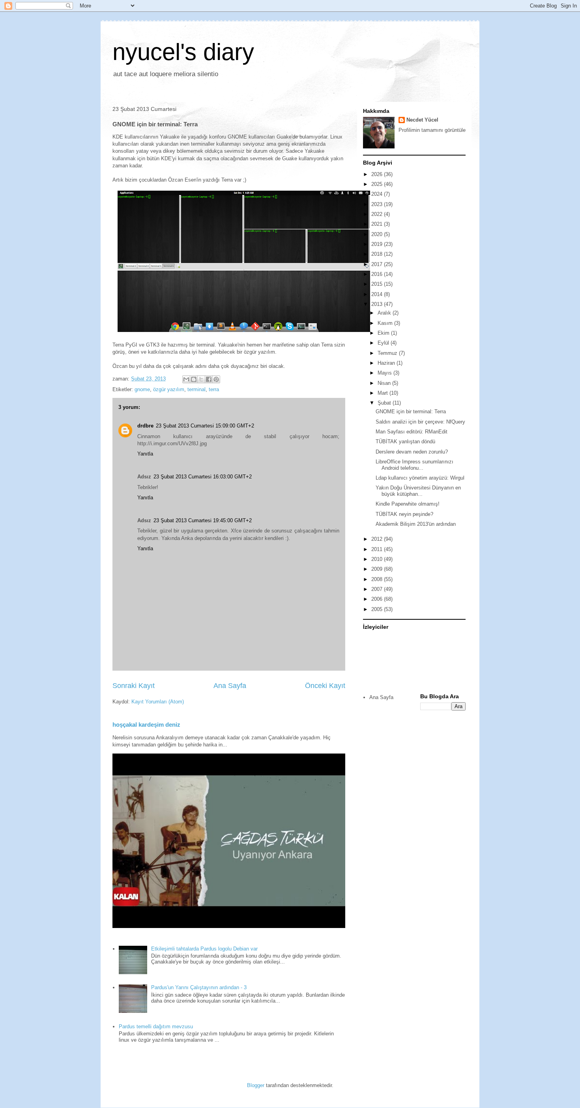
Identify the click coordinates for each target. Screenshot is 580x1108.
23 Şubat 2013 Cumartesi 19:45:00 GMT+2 (202, 520)
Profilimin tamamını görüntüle (432, 130)
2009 (377, 569)
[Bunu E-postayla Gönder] (186, 379)
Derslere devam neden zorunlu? (412, 452)
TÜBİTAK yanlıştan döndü (405, 441)
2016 (377, 274)
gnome (142, 389)
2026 (377, 174)
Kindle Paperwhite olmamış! (408, 504)
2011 (377, 549)
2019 (377, 244)
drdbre (145, 426)
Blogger (255, 1085)
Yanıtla (145, 454)
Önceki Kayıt (325, 686)
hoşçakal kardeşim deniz (146, 724)
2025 (377, 184)
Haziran (387, 363)
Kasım (386, 323)
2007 (377, 589)
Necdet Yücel (422, 120)
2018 (377, 254)
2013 (377, 304)
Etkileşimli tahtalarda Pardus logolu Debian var (204, 949)
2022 (377, 214)
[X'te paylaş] (201, 379)
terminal (196, 389)
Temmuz (388, 353)
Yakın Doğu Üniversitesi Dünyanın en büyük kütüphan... (418, 491)
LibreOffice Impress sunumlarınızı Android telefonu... (414, 465)
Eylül (384, 343)
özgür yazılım (168, 389)
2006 (377, 599)
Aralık (385, 313)
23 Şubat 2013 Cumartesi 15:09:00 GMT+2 (205, 426)
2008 (377, 579)
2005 (377, 609)
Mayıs (385, 373)
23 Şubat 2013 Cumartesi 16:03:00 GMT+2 (202, 477)
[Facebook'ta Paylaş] (209, 379)
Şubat (385, 403)
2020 (377, 234)
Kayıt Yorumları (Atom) (157, 702)
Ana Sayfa (229, 686)
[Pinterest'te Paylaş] (216, 379)
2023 (377, 204)
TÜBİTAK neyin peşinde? (404, 514)
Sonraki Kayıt (133, 686)
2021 (377, 224)
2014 (377, 294)
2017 (377, 264)
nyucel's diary (183, 52)
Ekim (384, 333)
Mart (383, 393)
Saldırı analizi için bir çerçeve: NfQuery (420, 422)
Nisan (385, 383)
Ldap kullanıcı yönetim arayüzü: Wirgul (420, 478)
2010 (377, 559)
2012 (377, 539)
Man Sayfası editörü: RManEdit (411, 432)
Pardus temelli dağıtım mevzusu (156, 1026)
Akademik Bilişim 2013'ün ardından (416, 524)
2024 (377, 194)
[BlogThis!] (194, 379)
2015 (377, 284)
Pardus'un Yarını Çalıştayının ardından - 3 (199, 987)
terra (214, 389)
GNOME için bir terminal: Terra (411, 411)
